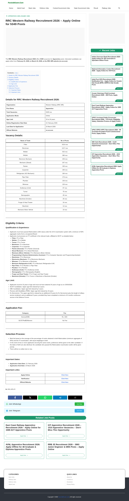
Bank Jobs (32, 8)
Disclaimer (70, 482)
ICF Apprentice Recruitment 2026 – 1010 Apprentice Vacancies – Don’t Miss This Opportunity (64, 427)
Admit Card (21, 8)
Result (96, 8)
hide (16, 73)
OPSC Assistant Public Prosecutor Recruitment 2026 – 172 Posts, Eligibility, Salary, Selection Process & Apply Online (106, 119)
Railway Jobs (106, 8)
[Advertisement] (45, 42)
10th (8, 389)
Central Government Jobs (61, 8)
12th (12, 389)
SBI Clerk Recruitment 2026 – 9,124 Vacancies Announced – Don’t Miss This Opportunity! (106, 143)
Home (11, 8)
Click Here (64, 375)
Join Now (79, 404)
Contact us (70, 479)
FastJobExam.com (63, 497)
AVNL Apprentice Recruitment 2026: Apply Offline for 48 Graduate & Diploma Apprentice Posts (23, 446)
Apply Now (119, 64)
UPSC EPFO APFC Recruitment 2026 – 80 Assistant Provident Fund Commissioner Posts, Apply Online (106, 131)
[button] (119, 8)
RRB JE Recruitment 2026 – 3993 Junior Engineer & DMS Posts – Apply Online (66, 446)
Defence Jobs (44, 8)
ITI (14, 389)
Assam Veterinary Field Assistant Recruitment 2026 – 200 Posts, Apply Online (104, 95)
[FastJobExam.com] (15, 2)
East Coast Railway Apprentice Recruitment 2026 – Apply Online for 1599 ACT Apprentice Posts (23, 427)
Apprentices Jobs (14, 16)
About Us (69, 477)
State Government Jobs (82, 8)
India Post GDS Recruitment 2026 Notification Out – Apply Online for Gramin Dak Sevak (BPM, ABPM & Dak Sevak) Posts (107, 82)
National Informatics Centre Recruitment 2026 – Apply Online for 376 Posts (106, 70)
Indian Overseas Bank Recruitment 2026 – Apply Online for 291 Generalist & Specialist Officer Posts (106, 58)
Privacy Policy (70, 484)
